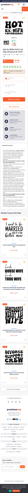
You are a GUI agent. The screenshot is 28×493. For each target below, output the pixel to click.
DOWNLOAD (15, 107)
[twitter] (12, 402)
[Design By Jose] (3, 297)
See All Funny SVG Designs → (14, 389)
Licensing (19, 446)
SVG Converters (10, 451)
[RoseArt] (3, 255)
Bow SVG (21, 429)
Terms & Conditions (11, 446)
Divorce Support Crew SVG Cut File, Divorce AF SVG (14, 373)
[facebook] (8, 402)
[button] (24, 4)
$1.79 (12, 250)
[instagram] (16, 402)
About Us (18, 437)
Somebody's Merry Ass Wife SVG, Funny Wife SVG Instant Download (14, 331)
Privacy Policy (17, 444)
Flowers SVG (6, 429)
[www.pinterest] (19, 402)
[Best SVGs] (3, 382)
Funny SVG (6, 12)
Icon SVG (13, 431)
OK (10, 490)
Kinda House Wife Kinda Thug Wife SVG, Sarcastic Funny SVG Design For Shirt (14, 288)
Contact (24, 437)
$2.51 (11, 293)
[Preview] (5, 255)
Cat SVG (10, 427)
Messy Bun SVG (14, 429)
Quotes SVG (16, 427)
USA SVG (22, 427)
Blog (13, 439)
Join (22, 466)
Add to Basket (15, 100)
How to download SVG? (9, 437)
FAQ (2, 437)
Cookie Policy (9, 444)
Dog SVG (5, 427)
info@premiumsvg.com (15, 398)
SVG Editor (18, 451)
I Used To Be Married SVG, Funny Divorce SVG (14, 246)
